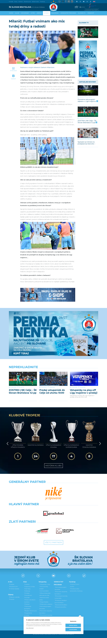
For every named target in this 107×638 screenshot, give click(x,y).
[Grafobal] (53, 513)
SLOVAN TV (81, 13)
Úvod (11, 13)
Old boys (27, 591)
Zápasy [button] (39, 13)
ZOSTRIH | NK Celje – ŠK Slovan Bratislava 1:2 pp (87, 121)
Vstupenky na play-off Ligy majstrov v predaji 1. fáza (83, 391)
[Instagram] (87, 1)
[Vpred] (99, 443)
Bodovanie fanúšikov (61, 605)
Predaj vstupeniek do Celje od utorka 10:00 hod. (52, 391)
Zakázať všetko (73, 625)
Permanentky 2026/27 (43, 587)
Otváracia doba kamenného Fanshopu (76, 590)
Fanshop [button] (91, 13)
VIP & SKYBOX (44, 591)
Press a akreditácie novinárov (29, 601)
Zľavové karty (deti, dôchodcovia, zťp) (45, 594)
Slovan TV (88, 118)
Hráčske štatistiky (14, 588)
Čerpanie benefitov (61, 607)
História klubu (53, 465)
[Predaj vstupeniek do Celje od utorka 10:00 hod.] (53, 379)
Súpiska (12, 584)
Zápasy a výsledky (15, 597)
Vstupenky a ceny (45, 584)
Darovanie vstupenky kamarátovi (45, 612)
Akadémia (54, 13)
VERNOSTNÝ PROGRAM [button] (68, 13)
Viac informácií (30, 628)
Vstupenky (52, 387)
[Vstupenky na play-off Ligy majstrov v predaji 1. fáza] (84, 379)
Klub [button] (17, 13)
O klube (27, 593)
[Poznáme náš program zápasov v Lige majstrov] (88, 90)
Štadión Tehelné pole (31, 610)
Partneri (27, 604)
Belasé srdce (35, 1)
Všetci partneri (53, 542)
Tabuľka (12, 599)
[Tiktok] (90, 1)
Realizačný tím (14, 586)
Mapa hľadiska (44, 602)
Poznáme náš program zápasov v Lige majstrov (87, 100)
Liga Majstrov (89, 97)
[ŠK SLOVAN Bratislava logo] (53, 6)
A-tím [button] (33, 13)
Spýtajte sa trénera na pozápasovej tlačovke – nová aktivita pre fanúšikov (86, 143)
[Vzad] (7, 443)
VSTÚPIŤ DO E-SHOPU (75, 585)
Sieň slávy (27, 588)
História (27, 584)
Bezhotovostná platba (44, 598)
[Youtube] (83, 1)
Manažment (28, 595)
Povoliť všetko (73, 629)
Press (15, 1)
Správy (46, 13)
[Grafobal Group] (65, 530)
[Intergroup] (42, 530)
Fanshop (42, 1)
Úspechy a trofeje (30, 586)
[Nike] (53, 493)
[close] (80, 616)
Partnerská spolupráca (27, 607)
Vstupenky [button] (25, 13)
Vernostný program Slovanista (45, 607)
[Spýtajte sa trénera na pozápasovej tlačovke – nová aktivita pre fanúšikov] (88, 133)
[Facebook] (76, 1)
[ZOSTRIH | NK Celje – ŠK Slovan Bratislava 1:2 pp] (88, 112)
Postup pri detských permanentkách (61, 601)
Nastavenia (73, 621)
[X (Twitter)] (80, 1)
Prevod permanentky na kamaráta (45, 616)
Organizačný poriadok (28, 614)
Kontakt (27, 597)
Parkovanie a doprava (46, 604)
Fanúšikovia (88, 139)
